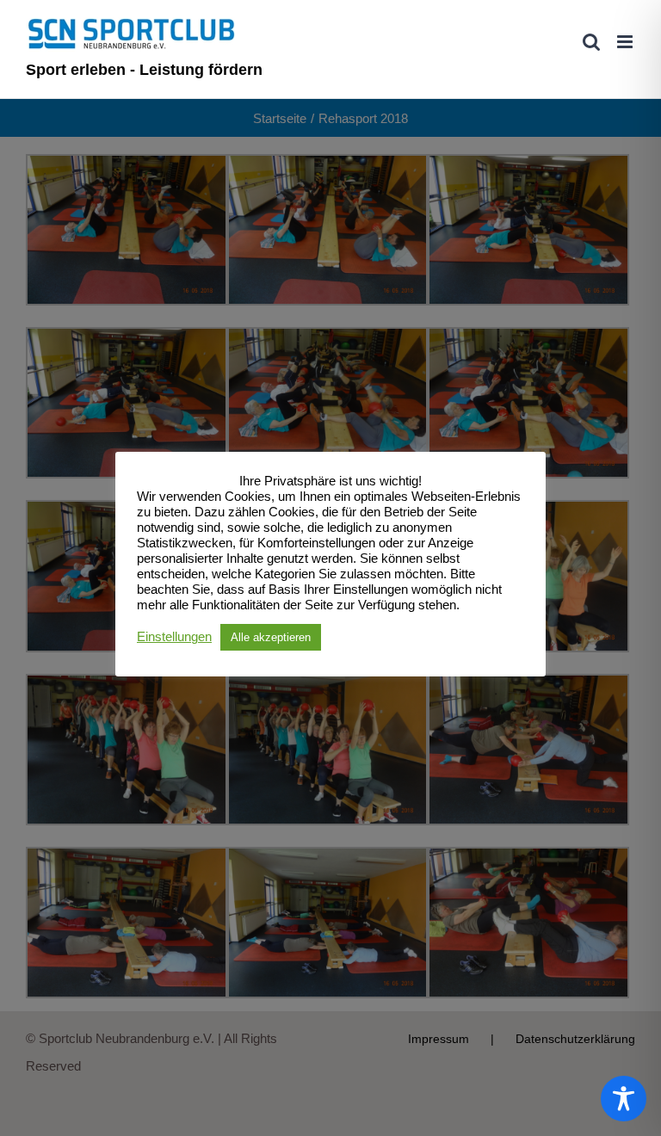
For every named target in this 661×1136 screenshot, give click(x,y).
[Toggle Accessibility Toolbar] (623, 1098)
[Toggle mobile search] (591, 42)
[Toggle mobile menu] (626, 42)
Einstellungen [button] (174, 637)
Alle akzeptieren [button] (271, 637)
